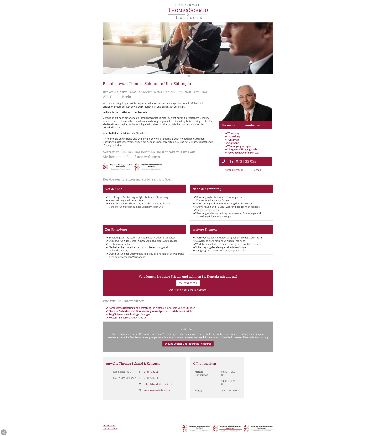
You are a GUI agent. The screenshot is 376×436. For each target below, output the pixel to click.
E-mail (257, 169)
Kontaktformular (234, 169)
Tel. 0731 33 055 (188, 283)
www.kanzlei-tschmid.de (157, 390)
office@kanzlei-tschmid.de (158, 384)
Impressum (109, 425)
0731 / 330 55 (151, 371)
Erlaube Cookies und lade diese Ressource (188, 343)
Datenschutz (110, 428)
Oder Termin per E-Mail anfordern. (188, 289)
